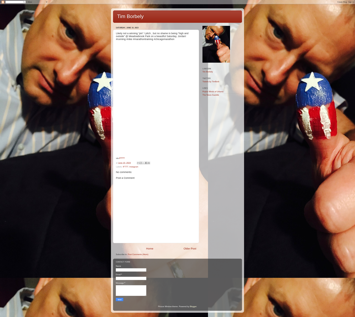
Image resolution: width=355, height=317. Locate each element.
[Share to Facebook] (146, 163)
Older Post (190, 248)
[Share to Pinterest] (148, 163)
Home (149, 248)
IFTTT (122, 158)
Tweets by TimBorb (210, 82)
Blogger (193, 306)
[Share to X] (143, 163)
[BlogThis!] (141, 163)
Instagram (133, 167)
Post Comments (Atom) (138, 254)
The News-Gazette (210, 95)
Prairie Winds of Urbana (212, 92)
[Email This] (138, 163)
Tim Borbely (130, 16)
